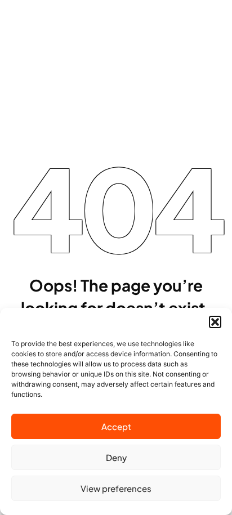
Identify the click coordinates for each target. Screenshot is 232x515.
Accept (116, 426)
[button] (215, 322)
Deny (116, 457)
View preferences (116, 488)
